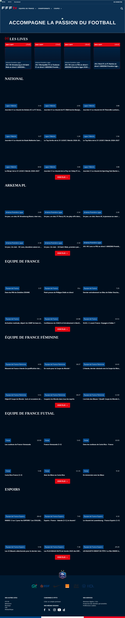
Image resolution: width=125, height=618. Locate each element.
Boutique (8, 605)
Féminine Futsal (73, 9)
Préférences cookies (89, 605)
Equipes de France (27, 8)
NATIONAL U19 (69, 9)
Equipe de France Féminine (38, 9)
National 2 (93, 9)
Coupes (57, 8)
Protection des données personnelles (95, 603)
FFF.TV (9, 2)
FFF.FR (3, 2)
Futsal (62, 9)
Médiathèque (9, 609)
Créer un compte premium (52, 601)
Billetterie (8, 603)
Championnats (44, 8)
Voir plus (61, 177)
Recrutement (17, 2)
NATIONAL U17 (82, 9)
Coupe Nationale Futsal (85, 9)
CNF (6, 607)
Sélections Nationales (91, 9)
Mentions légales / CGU (90, 601)
